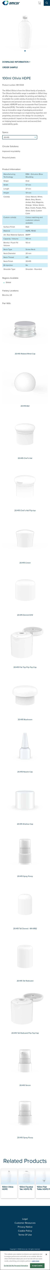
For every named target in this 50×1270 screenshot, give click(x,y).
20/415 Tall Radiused (25, 980)
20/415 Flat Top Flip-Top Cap (25, 667)
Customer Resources (25, 1222)
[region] (25, 1260)
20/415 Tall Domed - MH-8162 (25, 928)
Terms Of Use (25, 1234)
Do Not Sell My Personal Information (16, 1266)
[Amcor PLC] (11, 3)
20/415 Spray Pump (25, 876)
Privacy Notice (25, 1226)
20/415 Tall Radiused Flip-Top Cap (25, 1033)
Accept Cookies (37, 1266)
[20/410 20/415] (25, 137)
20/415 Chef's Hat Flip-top (25, 510)
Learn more (35, 1261)
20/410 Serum (25, 1085)
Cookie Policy (25, 1230)
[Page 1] (25, 50)
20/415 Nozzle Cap (25, 771)
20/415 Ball (25, 406)
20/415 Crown (25, 562)
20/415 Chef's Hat (25, 458)
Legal (25, 1219)
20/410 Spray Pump (25, 1137)
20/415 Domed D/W (25, 615)
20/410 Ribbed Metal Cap (25, 353)
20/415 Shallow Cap (25, 824)
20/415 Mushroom (25, 719)
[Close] (46, 1254)
